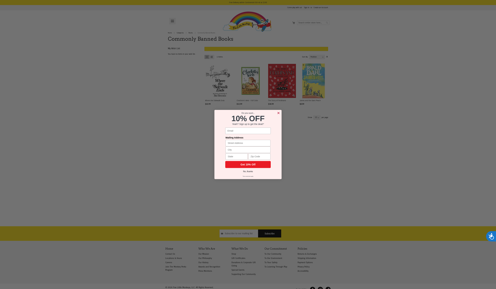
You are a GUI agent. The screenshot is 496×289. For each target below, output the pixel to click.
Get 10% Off (248, 164)
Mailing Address (234, 137)
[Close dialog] (278, 113)
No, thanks (248, 171)
